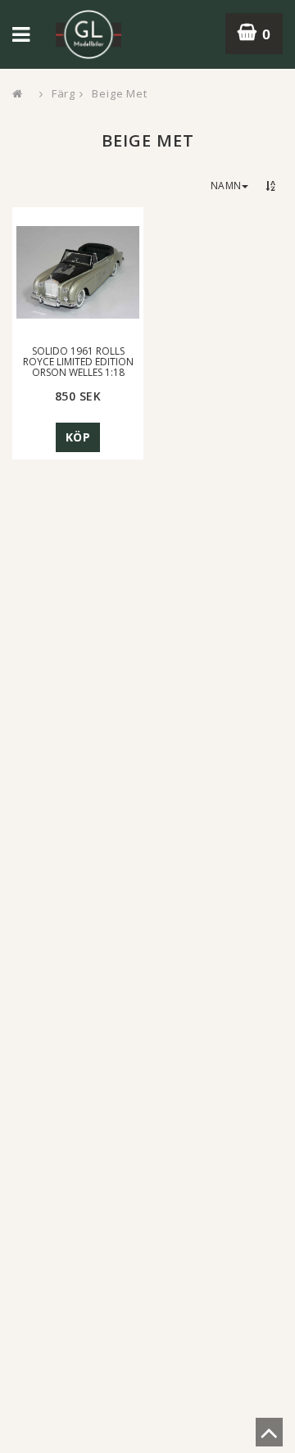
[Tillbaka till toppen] (269, 1437)
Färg (64, 93)
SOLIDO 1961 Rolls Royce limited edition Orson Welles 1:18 (78, 362)
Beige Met (120, 93)
